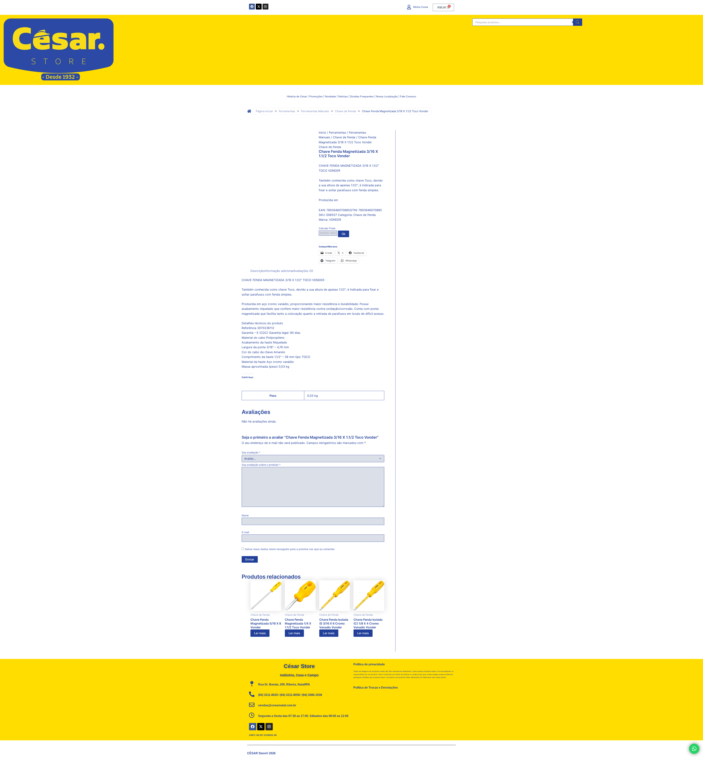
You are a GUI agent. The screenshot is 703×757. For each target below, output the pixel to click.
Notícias (343, 96)
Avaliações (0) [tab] (303, 271)
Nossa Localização (387, 96)
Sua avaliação (251, 452)
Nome (245, 515)
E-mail (245, 532)
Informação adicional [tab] (278, 271)
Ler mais (260, 633)
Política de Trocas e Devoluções (375, 687)
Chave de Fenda (345, 111)
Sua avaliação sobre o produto (261, 464)
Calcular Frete (327, 228)
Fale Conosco (408, 96)
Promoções (316, 96)
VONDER (335, 219)
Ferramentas (287, 111)
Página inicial (264, 111)
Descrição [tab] (257, 271)
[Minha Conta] (409, 7)
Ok (343, 234)
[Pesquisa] (577, 22)
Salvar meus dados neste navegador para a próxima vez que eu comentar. (290, 549)
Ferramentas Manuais (315, 111)
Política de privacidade (369, 664)
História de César (297, 96)
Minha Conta (420, 6)
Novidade (330, 96)
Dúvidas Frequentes (361, 96)
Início (322, 132)
